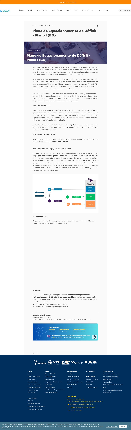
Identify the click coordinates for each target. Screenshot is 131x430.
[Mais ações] (97, 26)
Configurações (112, 426)
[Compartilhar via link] (38, 353)
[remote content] (65, 257)
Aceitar (123, 426)
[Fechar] (129, 426)
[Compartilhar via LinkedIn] (33, 353)
